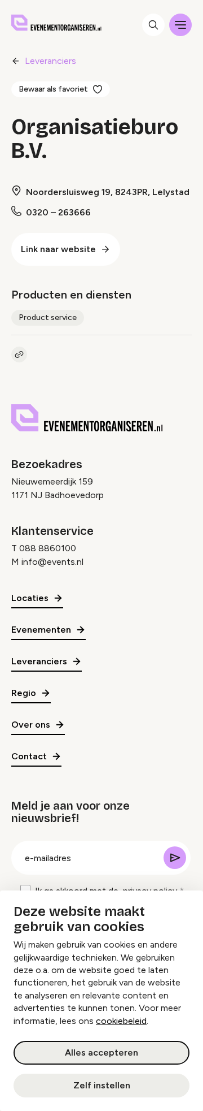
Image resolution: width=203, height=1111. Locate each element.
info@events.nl (52, 561)
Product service (48, 317)
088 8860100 (47, 548)
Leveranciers (50, 60)
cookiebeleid (121, 1020)
